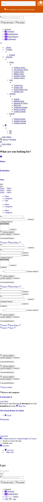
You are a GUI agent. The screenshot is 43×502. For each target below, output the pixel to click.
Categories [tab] (8, 198)
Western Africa (19, 78)
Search (4, 243)
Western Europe (19, 119)
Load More (4, 401)
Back (12, 328)
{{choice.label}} (32, 271)
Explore (9, 50)
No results (20, 22)
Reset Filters (14, 243)
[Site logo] (17, 15)
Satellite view (7, 443)
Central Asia (18, 85)
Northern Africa (19, 68)
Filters (2, 188)
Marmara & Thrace (21, 103)
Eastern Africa (19, 72)
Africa (11, 62)
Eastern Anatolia (20, 109)
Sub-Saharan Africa (21, 70)
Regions (9, 57)
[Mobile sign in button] (1, 142)
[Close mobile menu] (1, 44)
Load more (4, 436)
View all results (8, 22)
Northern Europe (20, 123)
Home (8, 47)
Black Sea (17, 105)
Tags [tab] (6, 201)
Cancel (33, 439)
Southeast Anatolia (20, 107)
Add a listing (6, 137)
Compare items (16, 439)
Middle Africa (19, 74)
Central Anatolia (20, 111)
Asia (10, 80)
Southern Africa (19, 76)
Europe (11, 114)
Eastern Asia (18, 87)
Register (13, 139)
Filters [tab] (7, 196)
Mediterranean (19, 101)
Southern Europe (20, 121)
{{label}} (30, 219)
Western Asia (18, 92)
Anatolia (12, 94)
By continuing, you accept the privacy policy (21, 9)
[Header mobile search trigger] (1, 147)
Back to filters (7, 387)
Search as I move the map (12, 441)
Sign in (5, 139)
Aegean (16, 99)
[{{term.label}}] (4, 224)
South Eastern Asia (21, 90)
